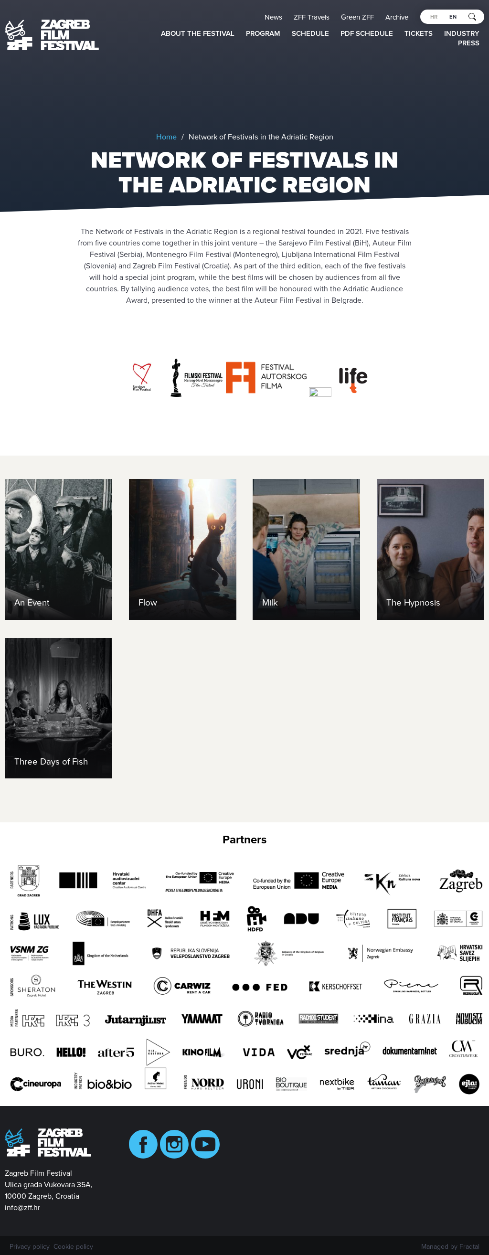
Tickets (418, 33)
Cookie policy (73, 1247)
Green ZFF (357, 17)
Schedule (310, 33)
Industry (461, 33)
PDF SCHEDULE (366, 33)
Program (263, 33)
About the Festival (197, 33)
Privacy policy (30, 1247)
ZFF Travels (312, 17)
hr (433, 17)
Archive (396, 17)
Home (166, 137)
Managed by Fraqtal (450, 1247)
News (273, 17)
